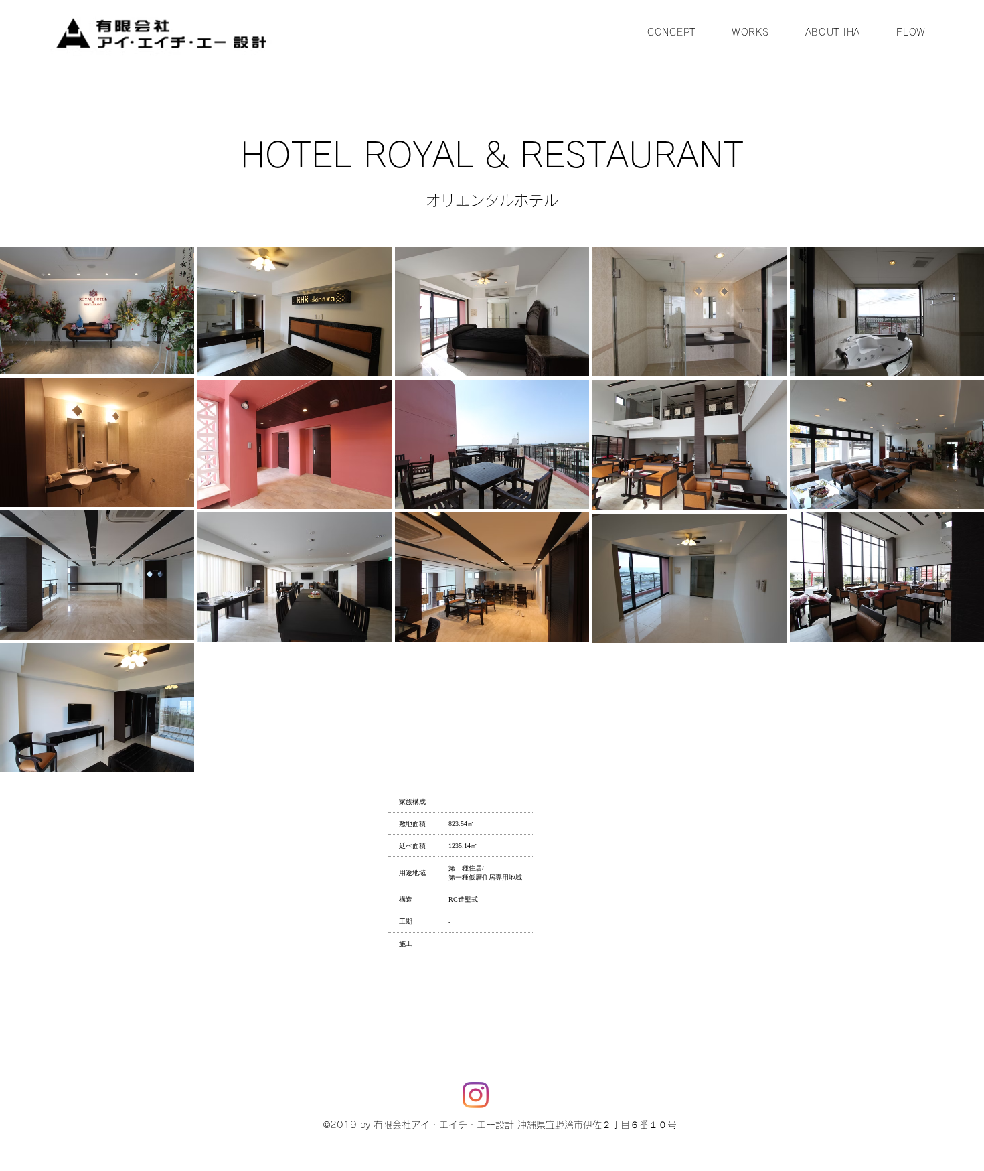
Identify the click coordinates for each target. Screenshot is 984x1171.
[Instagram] (476, 1095)
